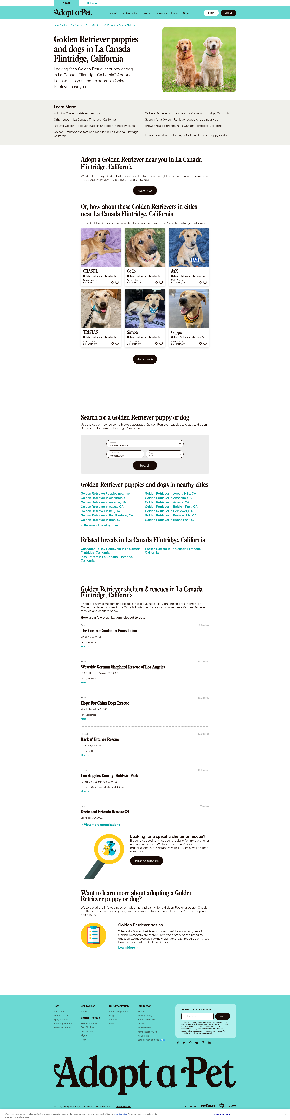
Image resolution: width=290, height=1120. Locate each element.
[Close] (285, 1114)
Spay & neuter (61, 1019)
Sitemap (142, 1011)
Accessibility (144, 1027)
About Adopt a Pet (118, 1011)
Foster (175, 12)
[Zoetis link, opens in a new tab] (232, 1105)
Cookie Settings (123, 1106)
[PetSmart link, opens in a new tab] (208, 1105)
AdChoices (143, 1035)
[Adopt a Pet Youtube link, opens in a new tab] (197, 1042)
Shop (186, 12)
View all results (145, 359)
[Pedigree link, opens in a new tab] (221, 1105)
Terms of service (146, 1019)
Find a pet (59, 1011)
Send (222, 1016)
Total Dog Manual (63, 1023)
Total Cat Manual (62, 1027)
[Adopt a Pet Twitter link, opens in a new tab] (185, 1042)
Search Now (145, 190)
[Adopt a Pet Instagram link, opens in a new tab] (204, 1042)
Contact (113, 1019)
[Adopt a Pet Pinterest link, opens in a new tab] (191, 1042)
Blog (111, 1015)
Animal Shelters (89, 1023)
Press (112, 1023)
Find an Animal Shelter (147, 860)
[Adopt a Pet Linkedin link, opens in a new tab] (209, 1042)
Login (211, 12)
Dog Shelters (87, 1027)
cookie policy (120, 1114)
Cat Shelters (87, 1031)
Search (145, 465)
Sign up (229, 12)
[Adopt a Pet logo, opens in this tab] (145, 1078)
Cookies (142, 1023)
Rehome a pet (61, 1015)
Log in (84, 1039)
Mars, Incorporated (147, 1031)
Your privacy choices (149, 1039)
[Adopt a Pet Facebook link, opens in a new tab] (178, 1042)
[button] (112, 282)
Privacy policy (145, 1015)
